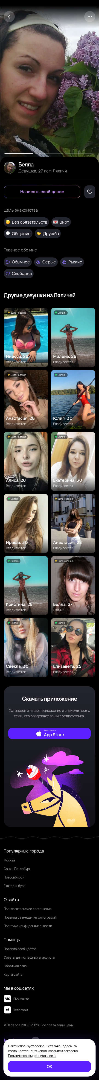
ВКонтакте (21, 999)
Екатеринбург (14, 886)
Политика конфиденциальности (28, 926)
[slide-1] (49, 153)
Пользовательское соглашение (28, 909)
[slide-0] (18, 153)
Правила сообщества (20, 949)
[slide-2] (79, 153)
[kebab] (89, 16)
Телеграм (20, 1010)
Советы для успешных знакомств (29, 957)
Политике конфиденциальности (32, 1056)
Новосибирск (14, 877)
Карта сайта (13, 974)
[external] (49, 733)
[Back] (9, 16)
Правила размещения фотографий (30, 917)
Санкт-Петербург (17, 869)
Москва (9, 860)
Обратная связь (16, 966)
